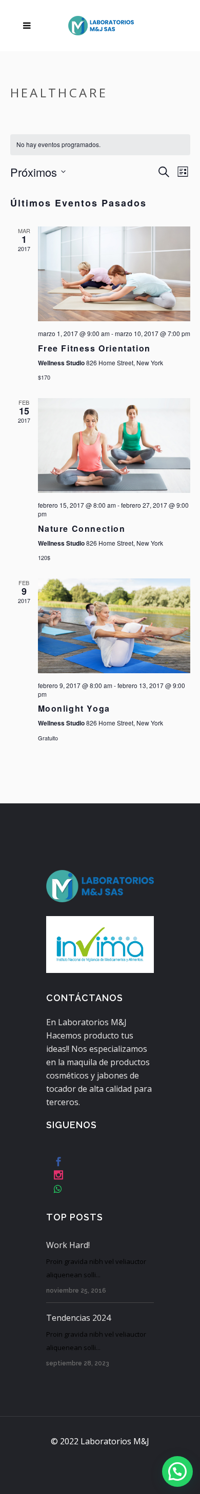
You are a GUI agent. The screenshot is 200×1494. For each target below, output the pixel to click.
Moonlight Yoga (74, 708)
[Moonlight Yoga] (114, 626)
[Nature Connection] (114, 445)
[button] (177, 1471)
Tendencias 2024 (78, 1317)
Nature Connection (82, 528)
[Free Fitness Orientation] (114, 274)
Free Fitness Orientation (94, 348)
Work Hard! (68, 1245)
